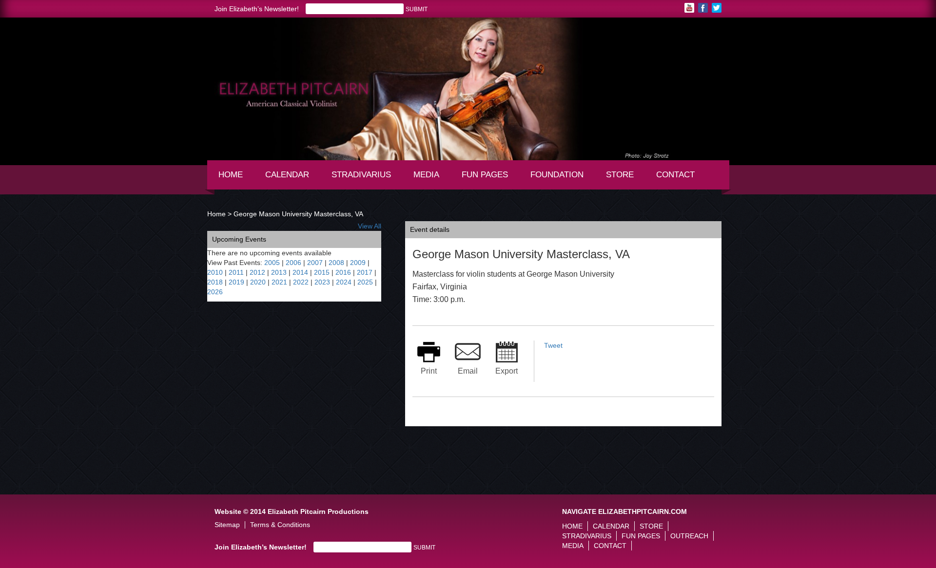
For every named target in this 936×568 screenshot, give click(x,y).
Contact (675, 174)
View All (369, 226)
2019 (236, 282)
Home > (219, 214)
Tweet (553, 345)
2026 (215, 292)
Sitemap (227, 525)
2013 (279, 272)
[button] (214, 76)
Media (430, 179)
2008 (336, 262)
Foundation (560, 179)
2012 (257, 272)
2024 (343, 282)
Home (230, 174)
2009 (358, 262)
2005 (272, 262)
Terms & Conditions (280, 525)
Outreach (689, 536)
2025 (365, 282)
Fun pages (488, 179)
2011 (236, 272)
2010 (215, 272)
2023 (322, 282)
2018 (215, 282)
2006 (293, 262)
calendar (287, 174)
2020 (258, 282)
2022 (301, 282)
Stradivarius (361, 174)
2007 (315, 262)
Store (620, 174)
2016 (343, 272)
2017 (364, 272)
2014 (300, 272)
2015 (322, 272)
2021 (279, 282)
